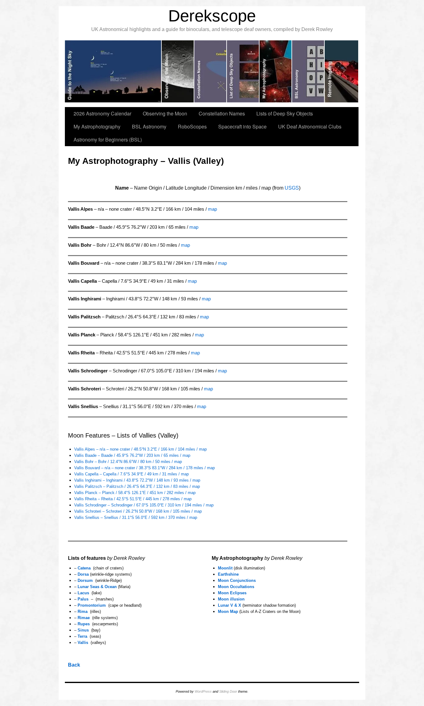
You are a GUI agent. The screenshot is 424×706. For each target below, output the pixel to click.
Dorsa (83, 574)
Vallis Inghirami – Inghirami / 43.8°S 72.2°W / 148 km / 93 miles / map (137, 480)
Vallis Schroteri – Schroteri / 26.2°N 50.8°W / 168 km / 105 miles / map (138, 511)
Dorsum (85, 580)
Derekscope (212, 16)
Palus (83, 599)
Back (74, 665)
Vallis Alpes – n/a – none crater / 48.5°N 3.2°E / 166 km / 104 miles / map (140, 449)
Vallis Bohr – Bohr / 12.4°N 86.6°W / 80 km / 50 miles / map (128, 461)
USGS (292, 188)
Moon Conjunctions (237, 580)
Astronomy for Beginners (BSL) (108, 139)
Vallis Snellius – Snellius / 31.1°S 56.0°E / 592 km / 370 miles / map (135, 517)
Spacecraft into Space (242, 126)
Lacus (83, 593)
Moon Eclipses (232, 593)
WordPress (203, 691)
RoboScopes (192, 126)
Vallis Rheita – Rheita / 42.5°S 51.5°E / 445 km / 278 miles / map (133, 499)
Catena (84, 568)
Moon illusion (231, 599)
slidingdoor (113, 71)
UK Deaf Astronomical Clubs (309, 126)
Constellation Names (222, 113)
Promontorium (92, 605)
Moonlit (225, 568)
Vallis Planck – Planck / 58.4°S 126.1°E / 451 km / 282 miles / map (135, 492)
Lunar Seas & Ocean (97, 586)
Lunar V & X (229, 605)
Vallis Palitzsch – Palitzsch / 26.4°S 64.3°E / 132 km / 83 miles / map (137, 486)
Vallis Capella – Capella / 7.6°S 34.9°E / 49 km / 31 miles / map (131, 474)
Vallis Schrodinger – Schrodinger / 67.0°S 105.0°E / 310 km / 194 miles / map (144, 505)
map (212, 209)
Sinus (83, 630)
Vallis (83, 642)
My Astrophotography (97, 126)
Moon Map (228, 611)
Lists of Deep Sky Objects (284, 113)
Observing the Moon (165, 113)
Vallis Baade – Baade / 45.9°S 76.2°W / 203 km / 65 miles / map (132, 455)
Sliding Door (228, 691)
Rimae (84, 617)
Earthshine (228, 574)
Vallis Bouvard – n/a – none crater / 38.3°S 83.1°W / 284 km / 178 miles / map (144, 467)
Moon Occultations (236, 586)
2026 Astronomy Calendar (102, 113)
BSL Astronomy (149, 126)
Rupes (84, 624)
